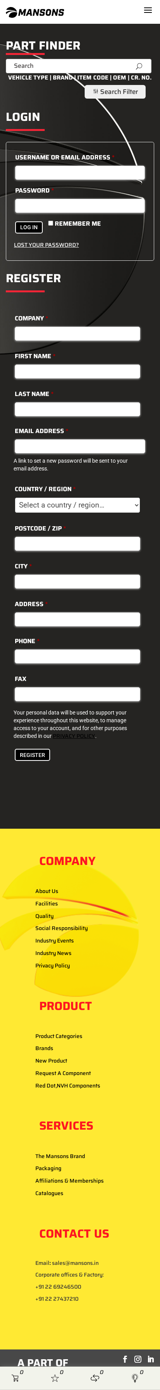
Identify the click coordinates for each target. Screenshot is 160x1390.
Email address (41, 431)
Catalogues (49, 1193)
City (23, 566)
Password (34, 190)
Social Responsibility (61, 928)
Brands (44, 1048)
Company (31, 318)
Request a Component (63, 1073)
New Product (51, 1060)
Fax (20, 679)
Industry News (53, 953)
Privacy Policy (52, 965)
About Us (46, 891)
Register (32, 755)
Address (31, 604)
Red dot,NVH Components (67, 1085)
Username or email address (65, 157)
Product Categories (58, 1036)
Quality (44, 916)
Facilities (46, 903)
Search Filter (115, 92)
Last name (34, 394)
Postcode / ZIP (40, 528)
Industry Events (54, 940)
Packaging (48, 1168)
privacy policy (74, 736)
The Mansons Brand (60, 1156)
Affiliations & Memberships (69, 1180)
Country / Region (45, 489)
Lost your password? (46, 245)
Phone (27, 641)
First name (35, 356)
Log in (29, 227)
